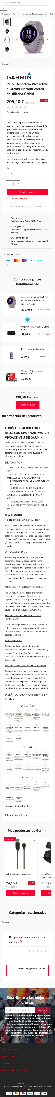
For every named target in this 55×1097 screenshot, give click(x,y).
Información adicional (16, 815)
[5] (24, 107)
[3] (16, 107)
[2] (12, 107)
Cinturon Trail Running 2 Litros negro (35, 328)
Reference (10, 805)
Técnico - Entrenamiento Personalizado (32, 372)
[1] (8, 107)
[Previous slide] (17, 39)
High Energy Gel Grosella (32, 349)
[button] (7, 22)
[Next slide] (47, 39)
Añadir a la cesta (27, 192)
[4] (20, 107)
